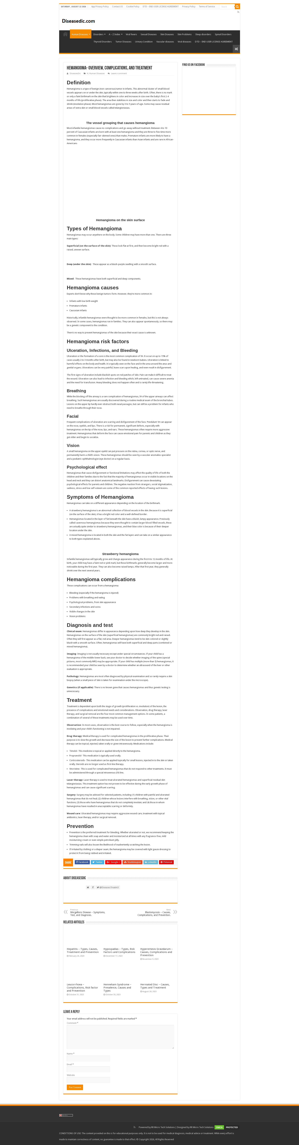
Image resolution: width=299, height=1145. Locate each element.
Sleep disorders (203, 34)
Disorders (98, 34)
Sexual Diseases (149, 34)
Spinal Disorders (223, 34)
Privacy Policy (188, 6)
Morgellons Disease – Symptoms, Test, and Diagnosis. (87, 912)
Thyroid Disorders (102, 41)
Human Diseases (80, 34)
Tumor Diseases (123, 41)
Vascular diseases (165, 41)
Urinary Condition (144, 41)
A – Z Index (114, 34)
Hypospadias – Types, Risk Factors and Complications (119, 950)
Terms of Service (207, 6)
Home (65, 34)
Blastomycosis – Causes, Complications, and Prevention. (154, 912)
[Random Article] (236, 49)
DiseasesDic (75, 73)
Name (70, 1053)
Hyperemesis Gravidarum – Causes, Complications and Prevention (156, 952)
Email (70, 1064)
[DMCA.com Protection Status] (227, 1127)
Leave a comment (119, 73)
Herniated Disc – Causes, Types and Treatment (155, 986)
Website (71, 1075)
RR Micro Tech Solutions (163, 1127)
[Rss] (238, 12)
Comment (72, 1023)
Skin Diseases (167, 34)
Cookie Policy (132, 6)
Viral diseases (184, 41)
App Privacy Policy (100, 6)
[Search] (237, 6)
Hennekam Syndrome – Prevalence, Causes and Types (117, 987)
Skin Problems (185, 34)
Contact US (117, 6)
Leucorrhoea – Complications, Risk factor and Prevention (82, 987)
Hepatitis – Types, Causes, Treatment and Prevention (83, 950)
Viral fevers (131, 34)
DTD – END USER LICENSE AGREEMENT (161, 6)
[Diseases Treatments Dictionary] (78, 19)
